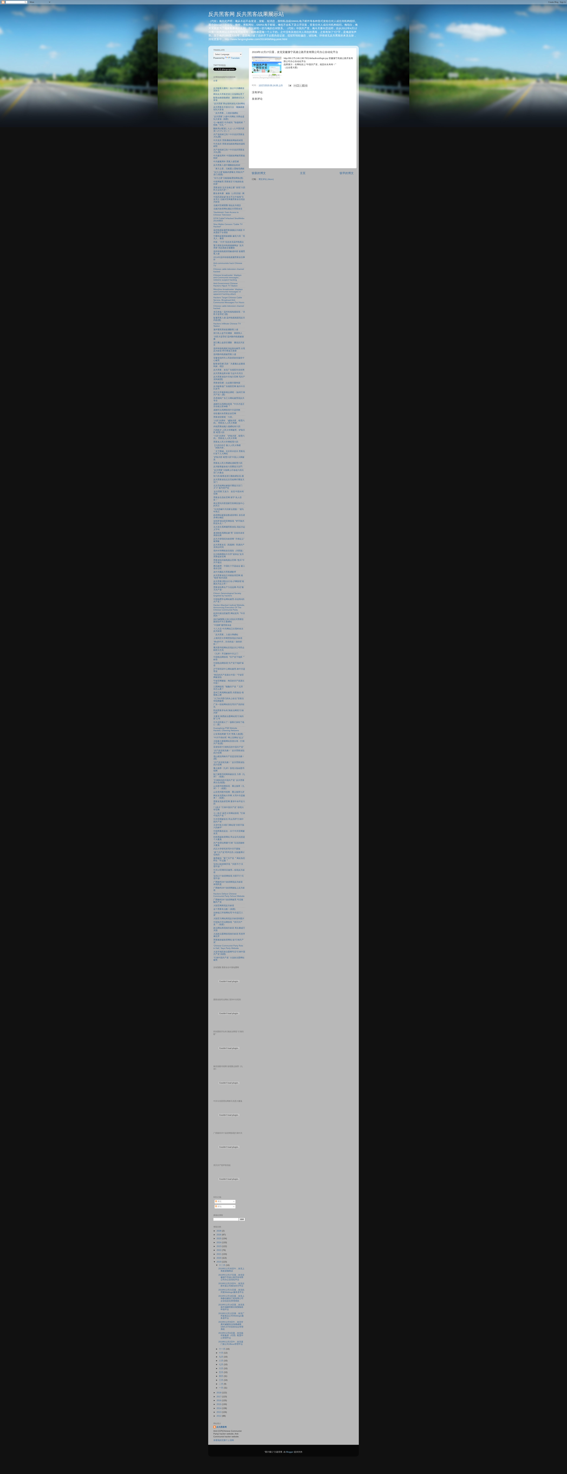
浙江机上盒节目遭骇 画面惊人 (227, 333)
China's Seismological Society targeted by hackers (227, 594)
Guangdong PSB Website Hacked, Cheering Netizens (226, 729)
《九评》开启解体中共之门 (225, 654)
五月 (221, 1372)
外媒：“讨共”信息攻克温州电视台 (228, 242)
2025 (219, 1238)
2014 (219, 1408)
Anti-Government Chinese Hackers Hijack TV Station (225, 284)
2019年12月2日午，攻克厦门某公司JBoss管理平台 (230, 1343)
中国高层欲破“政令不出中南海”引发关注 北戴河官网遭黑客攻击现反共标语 (229, 199)
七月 (221, 1364)
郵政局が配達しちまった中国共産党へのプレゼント (228, 129)
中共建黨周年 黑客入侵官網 (226, 161)
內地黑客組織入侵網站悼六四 (226, 426)
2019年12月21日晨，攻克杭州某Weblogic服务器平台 (231, 1291)
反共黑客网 (221, 1427)
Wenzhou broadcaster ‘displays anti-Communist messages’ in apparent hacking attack (228, 291)
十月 (221, 1353)
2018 (219, 1393)
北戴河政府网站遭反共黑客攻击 (227, 209)
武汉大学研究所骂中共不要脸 (226, 849)
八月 (221, 1361)
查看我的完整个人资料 (223, 1440)
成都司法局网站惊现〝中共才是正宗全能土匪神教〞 (228, 405)
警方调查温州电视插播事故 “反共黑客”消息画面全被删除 (228, 246)
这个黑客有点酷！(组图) (224, 909)
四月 (221, 1376)
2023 (219, 1246)
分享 (215, 81)
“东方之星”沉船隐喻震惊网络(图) (228, 178)
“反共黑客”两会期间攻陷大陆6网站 (229, 104)
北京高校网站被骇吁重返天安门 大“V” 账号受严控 (227, 487)
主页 (303, 173)
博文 (219, 1201)
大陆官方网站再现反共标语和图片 (228, 918)
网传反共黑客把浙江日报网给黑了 (228, 94)
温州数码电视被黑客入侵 (224, 354)
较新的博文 (259, 173)
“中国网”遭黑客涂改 (222, 625)
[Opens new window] (266, 68)
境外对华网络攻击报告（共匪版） (228, 551)
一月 (221, 1388)
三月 (221, 1380)
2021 (219, 1254)
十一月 (222, 1349)
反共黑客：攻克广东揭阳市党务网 (228, 370)
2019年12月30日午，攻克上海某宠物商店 (231, 1269)
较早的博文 (347, 173)
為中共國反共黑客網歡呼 (224, 572)
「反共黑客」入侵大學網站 (225, 635)
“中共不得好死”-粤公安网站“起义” (228, 737)
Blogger (289, 1452)
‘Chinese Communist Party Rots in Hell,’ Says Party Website (228, 947)
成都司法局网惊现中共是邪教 (226, 410)
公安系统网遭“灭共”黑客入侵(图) (228, 734)
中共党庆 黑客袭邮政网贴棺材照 (228, 140)
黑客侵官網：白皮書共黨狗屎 (226, 383)
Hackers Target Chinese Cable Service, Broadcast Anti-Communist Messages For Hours (228, 299)
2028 (219, 1231)
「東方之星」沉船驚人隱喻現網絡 (228, 169)
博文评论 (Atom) (266, 179)
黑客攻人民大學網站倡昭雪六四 (227, 463)
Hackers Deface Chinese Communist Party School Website (229, 895)
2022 (219, 1250)
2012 (219, 1416)
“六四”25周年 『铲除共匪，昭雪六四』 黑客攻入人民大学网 (229, 437)
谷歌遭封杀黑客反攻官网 (224, 413)
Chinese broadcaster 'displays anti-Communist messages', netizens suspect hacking (227, 277)
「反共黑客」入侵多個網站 (225, 113)
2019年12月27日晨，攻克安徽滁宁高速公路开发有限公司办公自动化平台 (231, 1277)
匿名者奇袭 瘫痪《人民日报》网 (228, 193)
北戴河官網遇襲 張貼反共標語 (227, 205)
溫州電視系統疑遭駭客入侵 (225, 329)
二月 (221, 1384)
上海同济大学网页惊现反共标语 (227, 638)
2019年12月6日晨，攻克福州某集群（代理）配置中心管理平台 (230, 1335)
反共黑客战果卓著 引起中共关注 (228, 373)
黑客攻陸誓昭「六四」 (223, 417)
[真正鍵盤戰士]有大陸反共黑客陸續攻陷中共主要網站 (228, 620)
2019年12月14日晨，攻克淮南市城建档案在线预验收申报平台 (231, 1307)
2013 (219, 1412)
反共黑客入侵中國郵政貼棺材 (226, 165)
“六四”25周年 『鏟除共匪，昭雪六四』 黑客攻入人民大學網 (229, 421)
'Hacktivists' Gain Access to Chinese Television (226, 213)
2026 (219, 1235)
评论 (219, 1206)
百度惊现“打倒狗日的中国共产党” (228, 747)
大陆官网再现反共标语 (223, 905)
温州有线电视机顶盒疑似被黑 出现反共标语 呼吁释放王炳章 (229, 349)
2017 (219, 1397)
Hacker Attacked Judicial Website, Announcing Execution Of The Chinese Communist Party (229, 607)
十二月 (222, 1265)
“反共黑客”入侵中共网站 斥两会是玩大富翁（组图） (228, 117)
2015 (219, 1404)
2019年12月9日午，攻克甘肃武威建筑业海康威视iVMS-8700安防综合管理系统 (230, 1325)
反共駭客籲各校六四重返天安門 (227, 467)
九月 (221, 1357)
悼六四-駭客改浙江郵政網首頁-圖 (228, 476)
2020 (219, 1258)
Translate (235, 58)
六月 (221, 1368)
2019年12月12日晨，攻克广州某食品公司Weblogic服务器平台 (231, 1315)
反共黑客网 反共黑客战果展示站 (246, 14)
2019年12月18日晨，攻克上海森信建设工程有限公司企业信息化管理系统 (231, 1298)
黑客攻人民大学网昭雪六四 (225, 442)
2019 (219, 1262)
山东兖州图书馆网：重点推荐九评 (228, 792)
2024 (219, 1242)
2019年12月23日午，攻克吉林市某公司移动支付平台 (231, 1284)
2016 (219, 1400)
